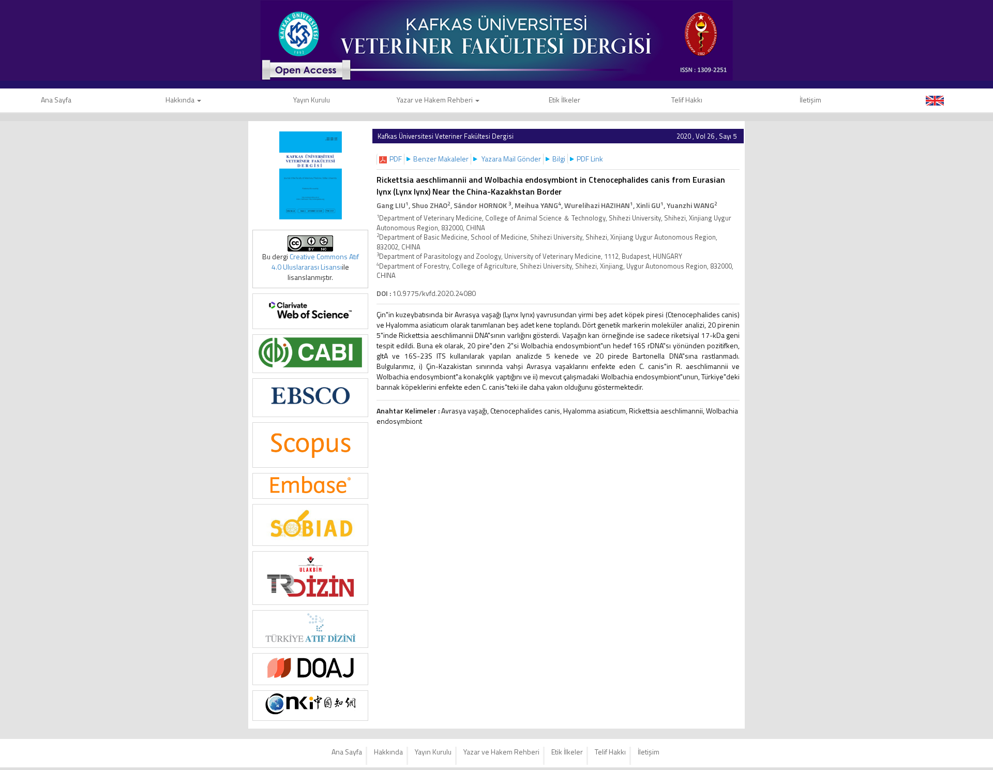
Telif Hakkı (686, 99)
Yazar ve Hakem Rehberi (435, 99)
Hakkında (181, 99)
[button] (395, 158)
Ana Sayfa (347, 751)
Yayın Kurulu (311, 99)
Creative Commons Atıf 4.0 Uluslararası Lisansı (315, 261)
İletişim (810, 99)
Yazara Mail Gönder (511, 158)
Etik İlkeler (564, 99)
